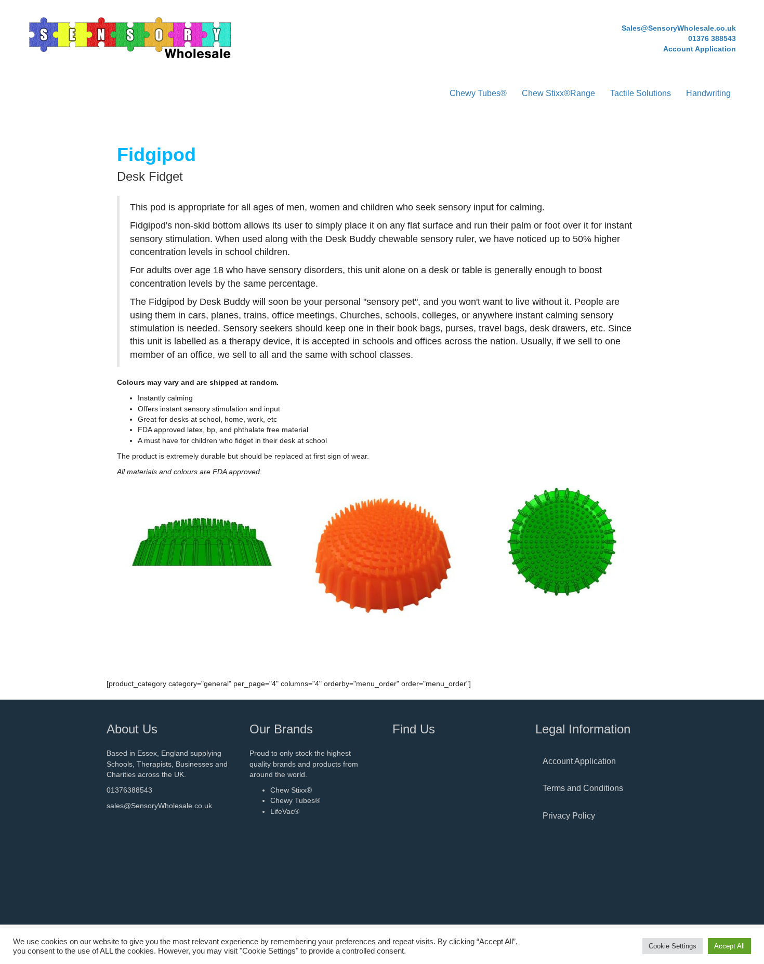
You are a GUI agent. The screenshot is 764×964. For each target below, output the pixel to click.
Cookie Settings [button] (672, 946)
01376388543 (129, 790)
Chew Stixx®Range (558, 93)
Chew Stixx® (291, 790)
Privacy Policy (569, 815)
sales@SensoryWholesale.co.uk (159, 805)
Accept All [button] (729, 946)
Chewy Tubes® (478, 93)
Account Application (579, 761)
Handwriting (708, 93)
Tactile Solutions (640, 93)
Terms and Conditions (583, 788)
